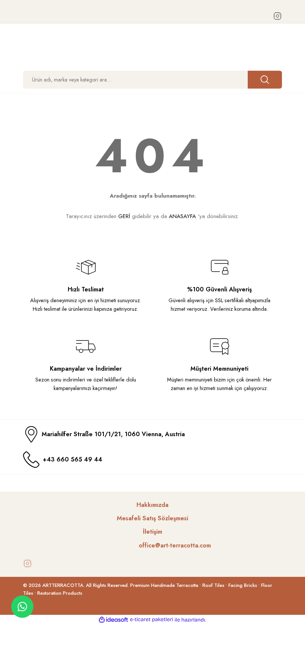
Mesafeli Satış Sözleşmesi (152, 518)
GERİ (124, 216)
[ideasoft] (113, 620)
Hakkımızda (152, 505)
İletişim (152, 531)
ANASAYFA (182, 216)
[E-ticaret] (151, 620)
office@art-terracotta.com (175, 545)
